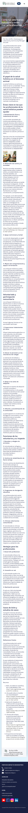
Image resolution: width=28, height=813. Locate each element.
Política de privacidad (7, 793)
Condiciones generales (7, 795)
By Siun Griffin (13, 750)
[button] (19, 3)
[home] (8, 3)
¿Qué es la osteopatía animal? (9, 786)
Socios (3, 784)
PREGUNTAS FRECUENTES (7, 780)
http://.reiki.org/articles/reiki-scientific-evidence (15, 690)
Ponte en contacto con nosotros (9, 782)
